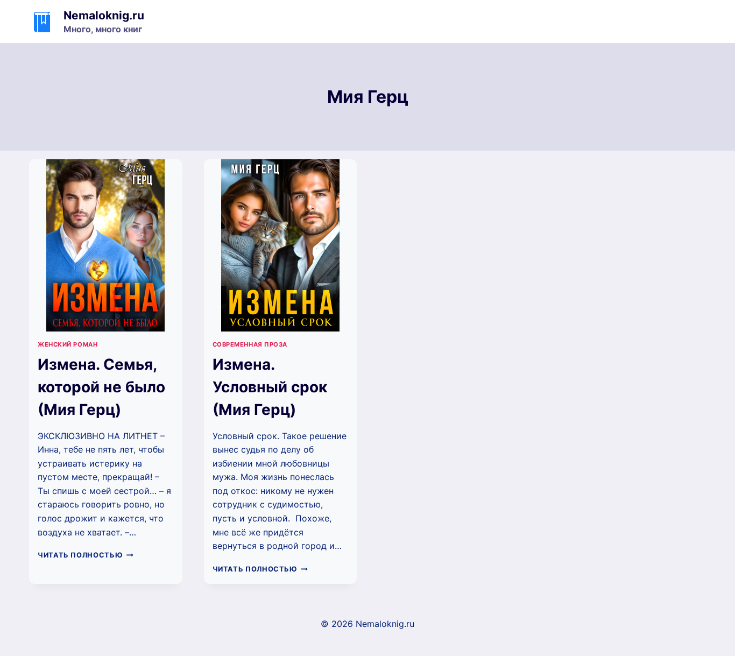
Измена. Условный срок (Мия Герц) (270, 387)
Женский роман (67, 344)
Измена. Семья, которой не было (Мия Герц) (101, 387)
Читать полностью (85, 555)
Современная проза (250, 344)
